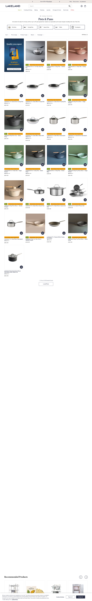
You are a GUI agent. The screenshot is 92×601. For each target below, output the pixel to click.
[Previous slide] (80, 577)
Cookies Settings (60, 597)
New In (19, 10)
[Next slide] (86, 577)
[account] (81, 6)
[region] (46, 597)
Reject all (70, 597)
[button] (33, 1)
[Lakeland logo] (13, 6)
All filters (84, 34)
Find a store (76, 1)
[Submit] (70, 6)
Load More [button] (46, 284)
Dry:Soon (49, 1)
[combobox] (50, 6)
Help (70, 1)
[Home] (40, 16)
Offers (72, 10)
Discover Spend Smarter (14, 69)
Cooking (44, 16)
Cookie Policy (15, 599)
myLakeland (83, 1)
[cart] (85, 6)
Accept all (80, 597)
